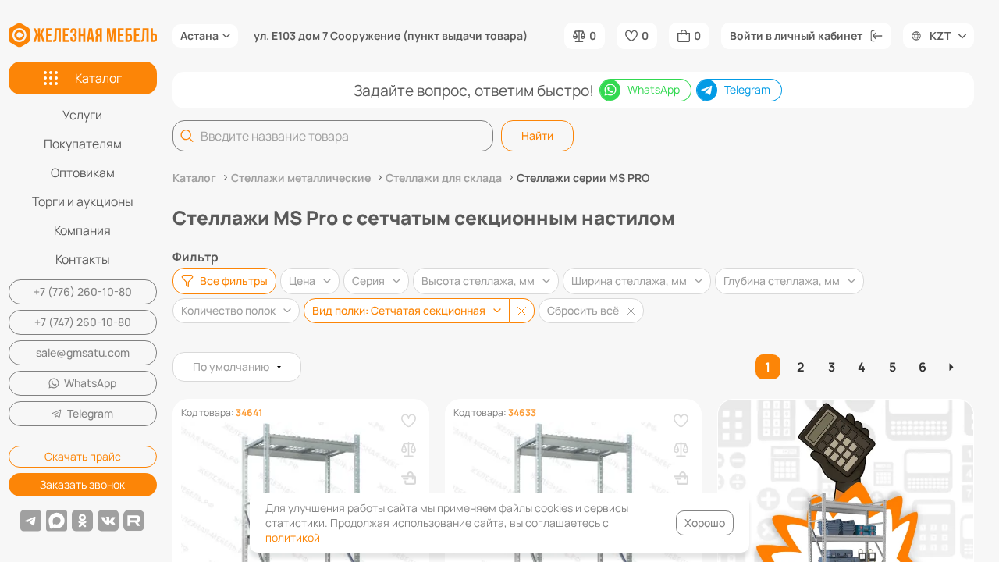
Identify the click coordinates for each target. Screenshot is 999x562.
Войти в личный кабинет (796, 35)
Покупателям (83, 143)
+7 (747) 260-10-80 (82, 322)
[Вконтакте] (108, 520)
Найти (537, 135)
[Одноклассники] (82, 520)
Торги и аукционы (82, 201)
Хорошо (704, 522)
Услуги (82, 114)
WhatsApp (90, 382)
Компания (82, 230)
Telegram (90, 413)
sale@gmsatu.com (83, 352)
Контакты (82, 259)
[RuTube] (133, 520)
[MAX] (56, 520)
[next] (953, 366)
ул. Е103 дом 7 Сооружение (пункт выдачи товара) (391, 35)
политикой (292, 537)
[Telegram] (30, 520)
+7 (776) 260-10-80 (83, 291)
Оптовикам (83, 172)
